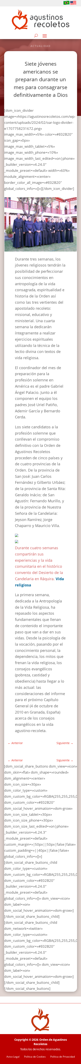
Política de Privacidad (62, 1056)
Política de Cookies (35, 1056)
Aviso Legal (13, 1056)
